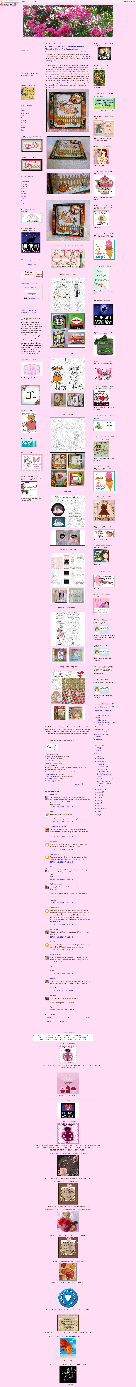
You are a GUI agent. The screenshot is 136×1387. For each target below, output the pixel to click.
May (99, 800)
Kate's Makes (54, 942)
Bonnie (23, 111)
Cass (22, 115)
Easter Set (97, 713)
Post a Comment (50, 1014)
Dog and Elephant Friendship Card (104, 722)
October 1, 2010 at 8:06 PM (61, 836)
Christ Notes (38, 274)
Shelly (23, 127)
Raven (23, 125)
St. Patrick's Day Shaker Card (103, 715)
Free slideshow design (50, 1040)
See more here (31, 264)
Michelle (23, 123)
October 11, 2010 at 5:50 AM (62, 990)
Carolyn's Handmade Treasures (68, 8)
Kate (51, 978)
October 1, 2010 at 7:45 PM (61, 822)
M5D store (48, 76)
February (100, 808)
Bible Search (37, 276)
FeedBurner (36, 298)
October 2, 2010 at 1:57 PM (61, 879)
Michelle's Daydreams (56, 826)
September (101, 789)
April (99, 803)
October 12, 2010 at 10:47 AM (62, 1010)
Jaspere (52, 841)
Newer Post (48, 1017)
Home (68, 1017)
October (100, 764)
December (100, 758)
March (99, 806)
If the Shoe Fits (50, 761)
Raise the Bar (49, 767)
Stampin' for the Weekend (53, 776)
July (98, 795)
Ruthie (52, 995)
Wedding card (98, 739)
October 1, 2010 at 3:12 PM (61, 807)
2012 (97, 750)
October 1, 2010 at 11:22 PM (62, 849)
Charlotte (24, 184)
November (100, 761)
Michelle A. (24, 193)
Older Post (87, 1017)
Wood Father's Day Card (101, 734)
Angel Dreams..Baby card (105, 779)
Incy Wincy (48, 763)
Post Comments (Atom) (61, 1021)
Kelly (22, 189)
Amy (22, 108)
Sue (22, 130)
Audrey (52, 811)
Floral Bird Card (98, 673)
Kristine (23, 120)
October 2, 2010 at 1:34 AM (61, 862)
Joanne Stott (54, 954)
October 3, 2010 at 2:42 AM (61, 903)
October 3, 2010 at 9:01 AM (61, 924)
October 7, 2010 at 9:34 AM (61, 950)
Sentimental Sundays (51, 772)
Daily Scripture (32, 272)
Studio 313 (87, 54)
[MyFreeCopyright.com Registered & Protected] (31, 312)
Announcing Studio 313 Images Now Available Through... (104, 784)
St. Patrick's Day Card (100, 720)
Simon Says (49, 774)
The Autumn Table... (103, 766)
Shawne (23, 201)
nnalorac (52, 929)
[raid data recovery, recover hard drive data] (31, 261)
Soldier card (97, 736)
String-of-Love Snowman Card (103, 710)
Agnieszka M (54, 884)
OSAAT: (47, 765)
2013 (97, 748)
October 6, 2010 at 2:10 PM (61, 937)
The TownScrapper (51, 778)
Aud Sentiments (50, 756)
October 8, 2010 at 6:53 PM (61, 973)
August (99, 792)
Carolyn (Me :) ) (26, 113)
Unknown (53, 854)
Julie (51, 867)
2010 (97, 756)
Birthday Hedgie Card (100, 732)
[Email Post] (81, 784)
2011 (97, 753)
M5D (80, 78)
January (100, 811)
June (99, 797)
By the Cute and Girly (51, 758)
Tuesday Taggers (50, 781)
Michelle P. (24, 196)
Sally (22, 198)
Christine (24, 118)
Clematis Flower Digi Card (101, 729)
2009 (97, 815)
